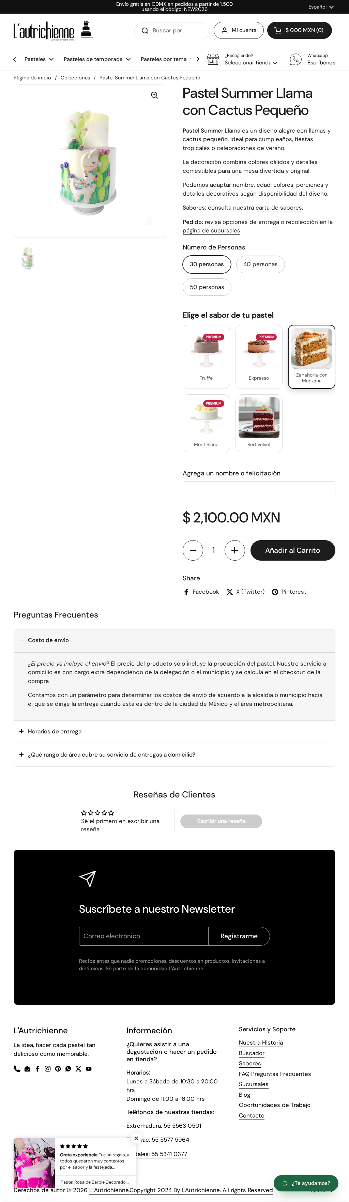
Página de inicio (32, 77)
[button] (242, 59)
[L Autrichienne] (53, 30)
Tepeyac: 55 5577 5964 (157, 1139)
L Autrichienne (109, 1190)
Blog (244, 1094)
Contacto (251, 1115)
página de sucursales (211, 230)
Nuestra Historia (261, 1042)
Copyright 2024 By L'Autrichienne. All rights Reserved (201, 1190)
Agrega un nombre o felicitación (231, 473)
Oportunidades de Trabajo (274, 1105)
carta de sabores (279, 207)
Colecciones (75, 77)
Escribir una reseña (221, 821)
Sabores (250, 1063)
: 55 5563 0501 (181, 1125)
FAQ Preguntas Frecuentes (275, 1074)
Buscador (251, 1053)
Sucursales (254, 1084)
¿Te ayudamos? (311, 1183)
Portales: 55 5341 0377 (156, 1154)
